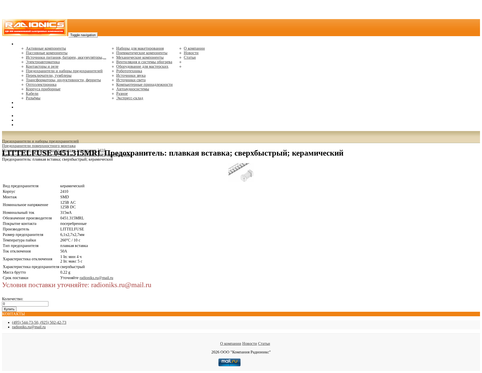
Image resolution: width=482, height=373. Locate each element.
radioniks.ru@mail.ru (32, 107)
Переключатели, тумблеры (49, 75)
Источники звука (131, 75)
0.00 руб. (23, 124)
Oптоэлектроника (41, 84)
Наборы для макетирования (140, 48)
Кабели (32, 93)
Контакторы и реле (42, 66)
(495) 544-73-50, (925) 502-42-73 (39, 322)
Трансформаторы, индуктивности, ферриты (63, 80)
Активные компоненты (46, 48)
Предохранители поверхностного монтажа (39, 146)
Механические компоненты (140, 57)
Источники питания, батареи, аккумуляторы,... (66, 57)
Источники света (131, 80)
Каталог (23, 44)
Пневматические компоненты (141, 53)
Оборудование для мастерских (142, 66)
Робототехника (129, 71)
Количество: (12, 299)
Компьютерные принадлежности (144, 84)
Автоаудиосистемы (132, 89)
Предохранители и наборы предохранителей (64, 71)
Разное (122, 93)
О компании (194, 48)
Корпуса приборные (43, 89)
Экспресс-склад (129, 98)
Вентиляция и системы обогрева (144, 62)
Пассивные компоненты (47, 53)
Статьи (190, 57)
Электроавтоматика (43, 62)
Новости (191, 53)
